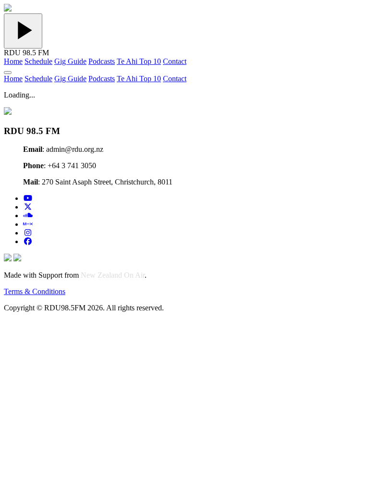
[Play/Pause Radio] (23, 31)
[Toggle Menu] (8, 72)
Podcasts (101, 61)
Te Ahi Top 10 (139, 61)
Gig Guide (70, 61)
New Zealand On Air (113, 275)
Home (13, 61)
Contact (174, 61)
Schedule (38, 61)
